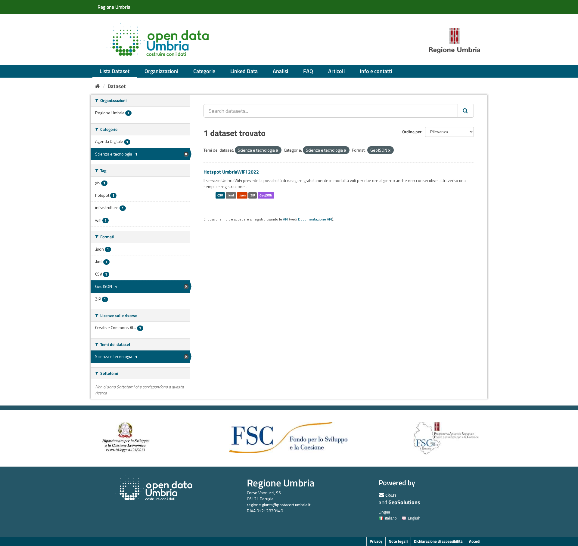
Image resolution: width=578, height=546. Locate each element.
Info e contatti (376, 71)
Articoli (336, 71)
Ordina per (411, 131)
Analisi (280, 71)
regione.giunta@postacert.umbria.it (278, 504)
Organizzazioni (161, 71)
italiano (391, 518)
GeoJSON (265, 195)
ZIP (252, 195)
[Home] (97, 86)
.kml (231, 195)
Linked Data (244, 71)
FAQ (308, 71)
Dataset (116, 86)
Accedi (474, 541)
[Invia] (466, 111)
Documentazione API (315, 219)
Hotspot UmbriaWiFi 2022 (231, 171)
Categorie (204, 71)
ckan (390, 495)
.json (242, 195)
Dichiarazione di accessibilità (438, 541)
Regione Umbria (281, 482)
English (414, 518)
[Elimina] (277, 150)
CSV (220, 195)
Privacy (376, 541)
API (285, 219)
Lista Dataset (114, 71)
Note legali (398, 541)
